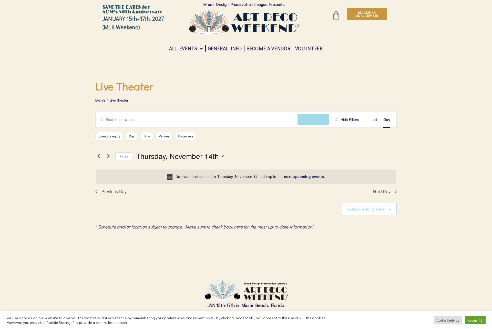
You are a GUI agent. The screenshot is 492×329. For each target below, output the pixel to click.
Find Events (313, 119)
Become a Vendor (269, 48)
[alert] (246, 177)
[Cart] (336, 15)
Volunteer (309, 48)
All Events (183, 48)
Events (100, 100)
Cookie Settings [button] (448, 320)
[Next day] (108, 156)
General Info (225, 48)
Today (123, 156)
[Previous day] (98, 156)
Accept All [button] (475, 320)
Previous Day (114, 191)
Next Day (382, 191)
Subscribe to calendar (366, 209)
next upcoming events (304, 176)
